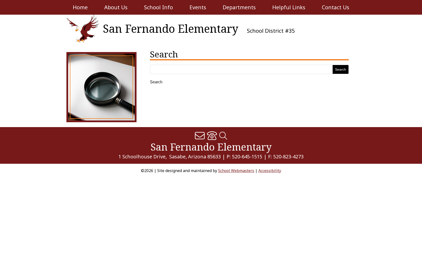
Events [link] (198, 7)
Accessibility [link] (269, 170)
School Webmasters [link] (236, 170)
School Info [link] (158, 7)
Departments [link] (239, 7)
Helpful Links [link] (288, 7)
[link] (81, 28)
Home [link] (80, 7)
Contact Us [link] (335, 7)
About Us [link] (115, 7)
